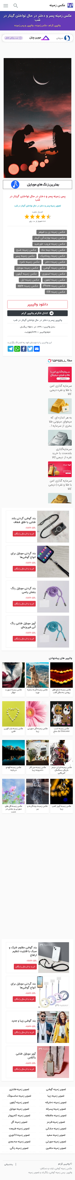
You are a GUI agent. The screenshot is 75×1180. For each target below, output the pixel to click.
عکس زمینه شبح (26, 250)
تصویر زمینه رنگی (19, 1148)
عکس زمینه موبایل (27, 268)
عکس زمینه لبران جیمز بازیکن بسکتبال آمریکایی (61, 770)
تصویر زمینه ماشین (56, 1148)
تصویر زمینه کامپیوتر (19, 1115)
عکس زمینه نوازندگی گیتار (49, 238)
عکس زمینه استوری (53, 274)
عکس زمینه (57, 5)
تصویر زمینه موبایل (19, 1109)
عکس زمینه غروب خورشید (49, 244)
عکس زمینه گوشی (54, 268)
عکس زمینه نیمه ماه (53, 250)
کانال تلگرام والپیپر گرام (34, 313)
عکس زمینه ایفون (54, 280)
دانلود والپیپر (37, 304)
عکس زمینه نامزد (29, 262)
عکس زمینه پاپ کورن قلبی (13, 730)
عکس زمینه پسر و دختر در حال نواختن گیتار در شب (37, 18)
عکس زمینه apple (28, 286)
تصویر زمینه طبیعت (19, 1128)
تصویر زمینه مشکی (56, 1128)
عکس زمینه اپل (30, 280)
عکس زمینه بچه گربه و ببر (37, 807)
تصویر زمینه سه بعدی (19, 1141)
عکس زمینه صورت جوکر (13, 691)
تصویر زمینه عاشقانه (55, 1115)
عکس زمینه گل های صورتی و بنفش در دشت (13, 809)
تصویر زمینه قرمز (56, 1122)
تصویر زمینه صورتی (56, 1141)
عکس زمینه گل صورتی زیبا (37, 730)
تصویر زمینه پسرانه (56, 1109)
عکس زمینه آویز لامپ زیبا (61, 807)
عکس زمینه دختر (55, 262)
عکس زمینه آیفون (26, 274)
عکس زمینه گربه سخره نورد (37, 691)
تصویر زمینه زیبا (56, 1096)
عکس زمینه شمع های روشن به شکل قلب (61, 691)
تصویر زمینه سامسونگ (19, 1096)
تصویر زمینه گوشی (56, 1089)
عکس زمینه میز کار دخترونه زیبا (37, 769)
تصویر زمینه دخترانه (55, 1102)
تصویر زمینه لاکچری (19, 1135)
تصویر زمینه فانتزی (19, 1089)
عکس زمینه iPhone (54, 286)
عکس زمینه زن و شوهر (51, 232)
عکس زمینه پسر (25, 256)
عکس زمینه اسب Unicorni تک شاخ (62, 730)
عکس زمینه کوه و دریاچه (13, 769)
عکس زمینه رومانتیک (52, 256)
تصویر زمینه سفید (56, 1135)
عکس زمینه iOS (56, 292)
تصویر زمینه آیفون (19, 1102)
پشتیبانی (8, 1164)
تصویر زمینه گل (19, 1122)
